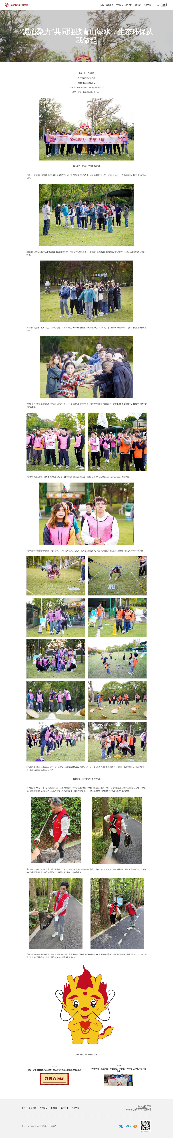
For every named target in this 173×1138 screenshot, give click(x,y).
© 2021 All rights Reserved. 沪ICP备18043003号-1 (40, 1126)
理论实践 (53, 1108)
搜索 (163, 5)
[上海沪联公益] (16, 5)
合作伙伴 (64, 1108)
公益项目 (32, 1108)
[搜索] (158, 4)
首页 (23, 1108)
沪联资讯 (43, 1108)
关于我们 (75, 1108)
